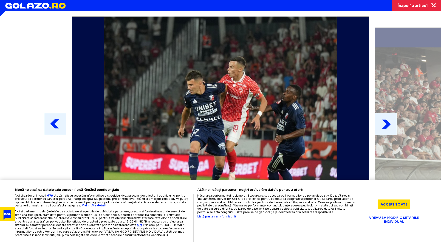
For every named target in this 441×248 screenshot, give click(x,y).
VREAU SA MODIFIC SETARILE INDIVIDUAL (394, 220)
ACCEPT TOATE (394, 204)
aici (139, 225)
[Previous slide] (55, 124)
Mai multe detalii (94, 205)
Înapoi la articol (413, 5)
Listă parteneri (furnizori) (216, 216)
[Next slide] (386, 124)
